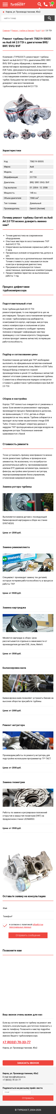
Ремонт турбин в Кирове (23, 30)
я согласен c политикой (26, 925)
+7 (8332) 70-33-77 (17, 1042)
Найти (49, 18)
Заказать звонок (28, 1063)
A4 (43, 30)
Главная (6, 30)
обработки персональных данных (26, 925)
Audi (38, 30)
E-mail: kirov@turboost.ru (14, 1077)
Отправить (28, 1098)
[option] (28, 110)
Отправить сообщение (28, 935)
